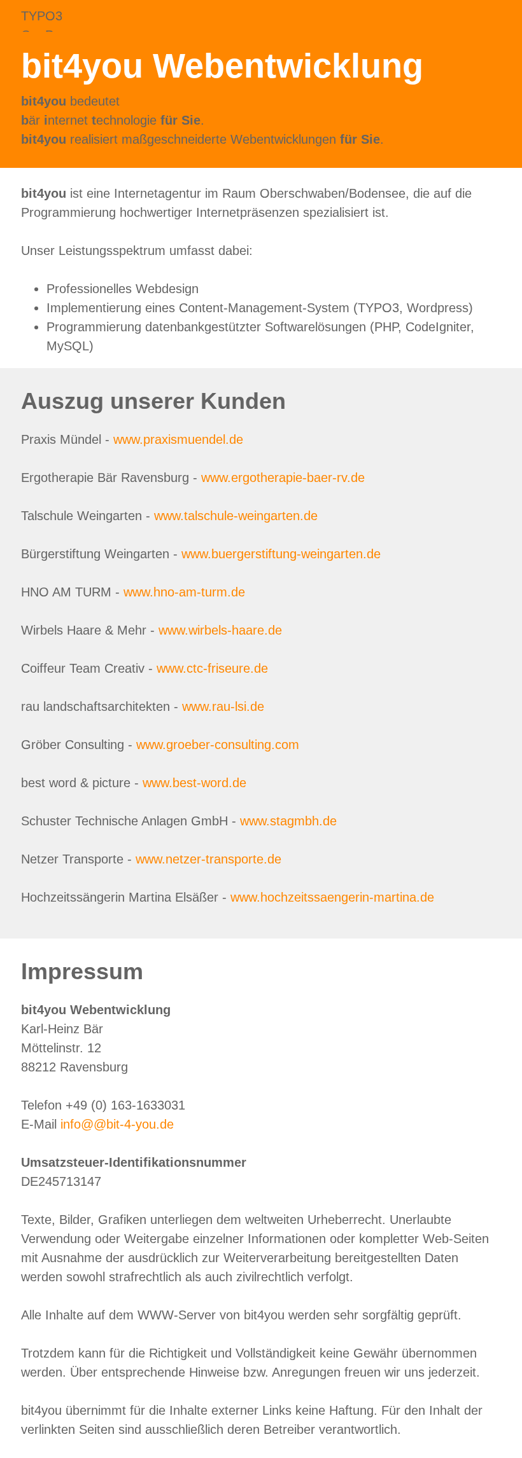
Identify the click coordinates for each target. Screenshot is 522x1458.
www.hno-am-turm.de (184, 592)
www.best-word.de (194, 783)
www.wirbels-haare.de (220, 630)
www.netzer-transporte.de (208, 859)
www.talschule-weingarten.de (236, 516)
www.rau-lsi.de (223, 706)
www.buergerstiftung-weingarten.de (281, 554)
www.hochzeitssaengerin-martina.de (332, 897)
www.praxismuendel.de (178, 439)
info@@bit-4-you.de (117, 1124)
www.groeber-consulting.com (217, 745)
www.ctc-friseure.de (212, 668)
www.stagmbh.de (288, 821)
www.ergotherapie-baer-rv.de (283, 478)
